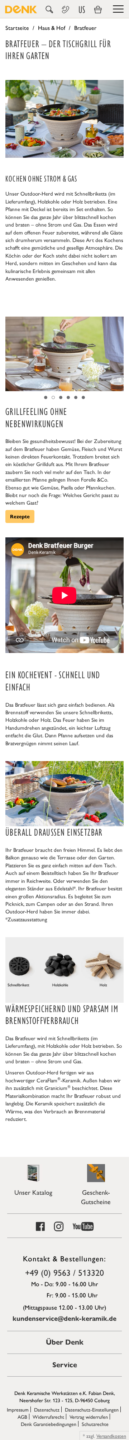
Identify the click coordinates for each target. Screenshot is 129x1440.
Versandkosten (111, 1435)
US (81, 9)
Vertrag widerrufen (89, 1416)
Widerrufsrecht (48, 1416)
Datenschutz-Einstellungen (92, 1409)
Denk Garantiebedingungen (48, 1423)
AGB (22, 1416)
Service (64, 1364)
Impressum (18, 1409)
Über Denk (64, 1342)
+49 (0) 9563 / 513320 (64, 1272)
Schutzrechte (95, 1423)
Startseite (17, 27)
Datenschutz (46, 1409)
